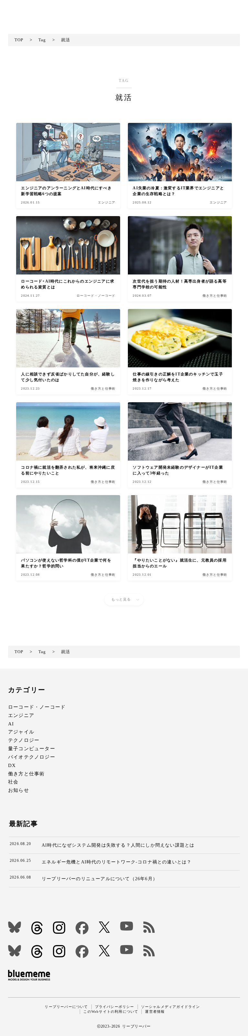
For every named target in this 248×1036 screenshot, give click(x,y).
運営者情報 (155, 1011)
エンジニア (21, 715)
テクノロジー (23, 740)
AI (11, 723)
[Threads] (37, 927)
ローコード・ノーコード (37, 707)
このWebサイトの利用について (110, 1011)
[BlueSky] (14, 927)
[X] (104, 927)
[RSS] (149, 927)
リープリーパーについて (66, 1007)
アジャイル (21, 732)
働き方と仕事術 (26, 773)
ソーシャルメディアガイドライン (170, 1007)
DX (12, 765)
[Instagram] (59, 927)
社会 (13, 782)
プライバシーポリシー (114, 1007)
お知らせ (18, 790)
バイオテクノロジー (31, 757)
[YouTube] (126, 926)
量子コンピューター (31, 748)
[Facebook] (82, 927)
